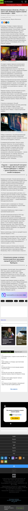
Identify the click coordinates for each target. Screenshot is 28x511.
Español (14, 447)
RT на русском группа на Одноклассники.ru (20, 458)
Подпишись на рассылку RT (5, 461)
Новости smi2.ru (3, 319)
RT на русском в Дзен (23, 458)
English (14, 436)
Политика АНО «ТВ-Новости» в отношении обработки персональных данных (14, 491)
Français (14, 442)
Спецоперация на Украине (14, 5)
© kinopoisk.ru (20, 131)
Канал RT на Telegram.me (2, 458)
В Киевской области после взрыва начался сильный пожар (12, 367)
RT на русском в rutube (16, 458)
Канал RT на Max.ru (12, 458)
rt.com (13, 481)
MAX (24, 295)
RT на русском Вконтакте (5, 458)
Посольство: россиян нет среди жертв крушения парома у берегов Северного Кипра (13, 373)
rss (2, 461)
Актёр (2, 301)
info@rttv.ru (19, 489)
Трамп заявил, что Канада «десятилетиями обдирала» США (12, 362)
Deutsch (14, 439)
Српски (14, 450)
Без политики (9, 301)
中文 (14, 453)
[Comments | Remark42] (14, 311)
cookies (6, 509)
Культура (21, 301)
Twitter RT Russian (9, 458)
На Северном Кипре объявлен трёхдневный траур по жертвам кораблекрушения (12, 383)
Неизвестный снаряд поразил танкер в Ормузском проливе (11, 378)
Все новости (14, 389)
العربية (14, 445)
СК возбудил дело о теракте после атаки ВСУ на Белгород (13, 357)
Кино (16, 301)
